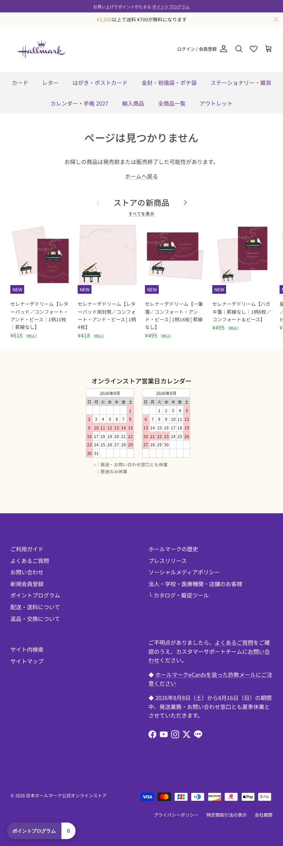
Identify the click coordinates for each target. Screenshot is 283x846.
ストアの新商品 (142, 202)
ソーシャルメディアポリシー (184, 572)
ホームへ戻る (141, 176)
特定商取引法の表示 (226, 814)
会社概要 (264, 814)
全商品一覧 (172, 103)
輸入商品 (133, 103)
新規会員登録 (26, 584)
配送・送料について (35, 607)
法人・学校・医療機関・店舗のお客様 (195, 584)
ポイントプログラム (170, 6)
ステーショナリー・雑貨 (241, 82)
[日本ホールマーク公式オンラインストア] (41, 49)
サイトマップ (26, 661)
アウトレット (216, 103)
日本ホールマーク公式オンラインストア (66, 795)
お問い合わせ (26, 572)
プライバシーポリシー (176, 814)
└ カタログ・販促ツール (178, 595)
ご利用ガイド (26, 549)
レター (50, 82)
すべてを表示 (141, 213)
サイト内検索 (26, 649)
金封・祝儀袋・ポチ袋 (169, 82)
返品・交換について (35, 618)
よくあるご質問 (29, 560)
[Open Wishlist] (253, 49)
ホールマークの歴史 (173, 549)
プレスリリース (167, 560)
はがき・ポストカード (100, 82)
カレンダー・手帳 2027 (79, 103)
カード (20, 82)
